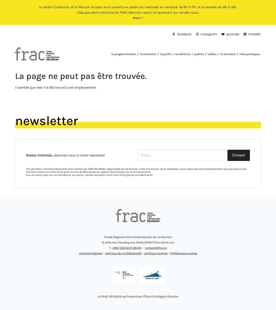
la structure (228, 54)
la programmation (123, 54)
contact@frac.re (156, 248)
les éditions (182, 54)
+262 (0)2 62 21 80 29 (127, 248)
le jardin (165, 54)
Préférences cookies (183, 253)
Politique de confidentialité (136, 174)
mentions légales (90, 253)
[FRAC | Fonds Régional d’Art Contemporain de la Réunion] (138, 221)
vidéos (212, 54)
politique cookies (156, 253)
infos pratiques (249, 54)
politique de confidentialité (123, 253)
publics (199, 54)
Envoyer (238, 155)
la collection (148, 54)
